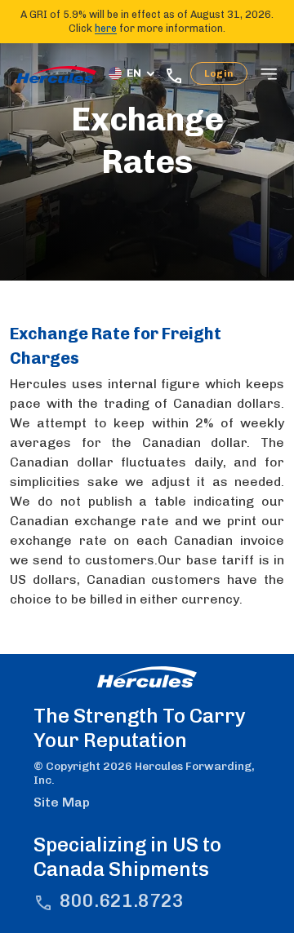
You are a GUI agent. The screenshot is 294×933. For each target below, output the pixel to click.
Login (219, 73)
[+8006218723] (177, 74)
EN (134, 73)
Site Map (61, 802)
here (106, 28)
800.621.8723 (122, 901)
